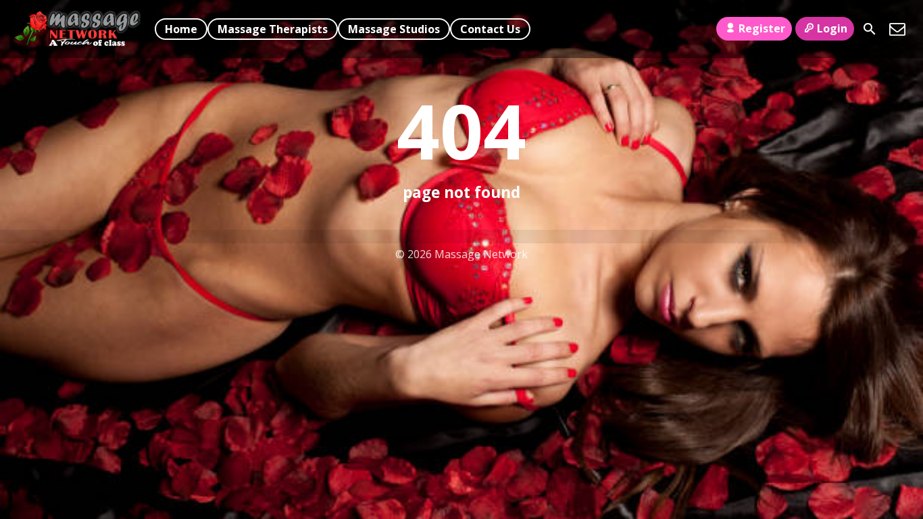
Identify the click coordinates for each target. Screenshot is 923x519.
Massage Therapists (273, 29)
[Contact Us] (897, 29)
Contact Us (490, 29)
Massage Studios (394, 29)
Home (181, 29)
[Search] (869, 29)
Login (832, 28)
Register (762, 28)
